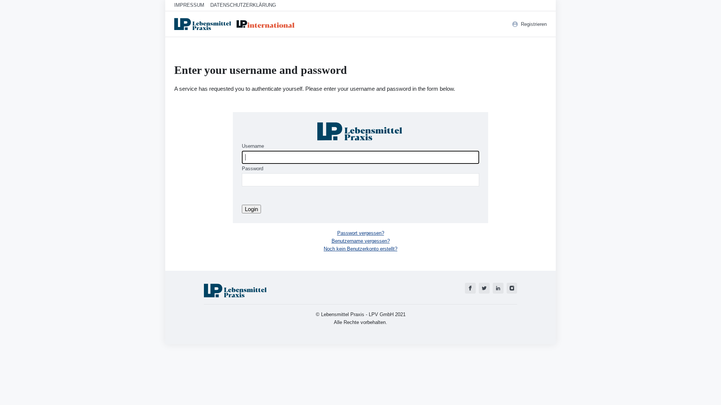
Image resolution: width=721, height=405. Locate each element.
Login (251, 209)
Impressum (189, 5)
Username (253, 146)
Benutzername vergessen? (361, 241)
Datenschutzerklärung (243, 5)
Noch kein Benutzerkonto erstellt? (360, 249)
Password (252, 168)
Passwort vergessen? (360, 233)
